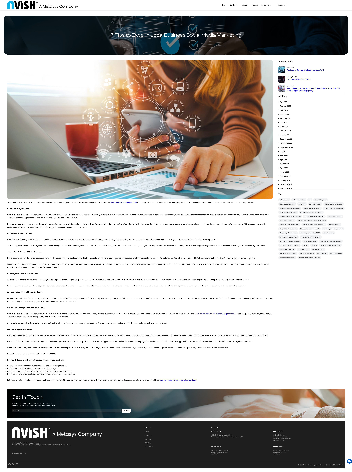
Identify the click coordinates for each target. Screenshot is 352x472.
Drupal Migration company (288, 229)
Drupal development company (289, 225)
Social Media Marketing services (309, 258)
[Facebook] (10, 464)
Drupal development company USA (313, 225)
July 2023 (283, 122)
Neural (305, 245)
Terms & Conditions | (327, 465)
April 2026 (284, 102)
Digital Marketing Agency (312, 208)
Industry (245, 5)
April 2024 (284, 110)
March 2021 (284, 164)
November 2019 (286, 188)
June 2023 (284, 126)
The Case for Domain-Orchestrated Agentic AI (305, 70)
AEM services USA (298, 200)
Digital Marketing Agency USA (334, 208)
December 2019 (286, 184)
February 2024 (285, 118)
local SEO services (310, 241)
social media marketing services (123, 202)
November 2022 (286, 143)
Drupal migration (334, 225)
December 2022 (286, 139)
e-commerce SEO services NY (311, 237)
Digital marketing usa (335, 216)
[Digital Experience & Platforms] (281, 79)
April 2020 (284, 168)
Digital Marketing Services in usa (290, 216)
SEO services (322, 253)
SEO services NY (336, 253)
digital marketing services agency (311, 212)
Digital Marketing (315, 204)
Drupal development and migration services (311, 220)
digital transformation (287, 220)
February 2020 (285, 176)
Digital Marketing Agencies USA (289, 208)
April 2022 (284, 155)
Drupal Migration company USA (333, 229)
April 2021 (283, 159)
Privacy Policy (338, 465)
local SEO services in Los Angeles (331, 241)
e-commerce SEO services (288, 237)
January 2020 (285, 180)
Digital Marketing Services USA (314, 216)
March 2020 (284, 172)
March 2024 (284, 114)
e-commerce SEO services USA (289, 241)
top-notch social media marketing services (178, 380)
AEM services (284, 200)
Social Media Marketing (287, 258)
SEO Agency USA (318, 249)
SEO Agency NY (303, 249)
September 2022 (286, 147)
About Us (255, 5)
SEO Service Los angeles (287, 253)
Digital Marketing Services (288, 212)
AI (309, 200)
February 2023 (285, 131)
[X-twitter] (13, 464)
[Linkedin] (17, 464)
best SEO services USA (287, 204)
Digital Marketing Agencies (333, 204)
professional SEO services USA (330, 245)
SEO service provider (306, 253)
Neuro (314, 245)
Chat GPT (302, 204)
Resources (265, 5)
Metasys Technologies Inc (310, 465)
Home (224, 5)
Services (233, 5)
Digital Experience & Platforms (299, 79)
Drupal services (328, 233)
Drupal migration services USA (310, 233)
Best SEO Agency (320, 200)
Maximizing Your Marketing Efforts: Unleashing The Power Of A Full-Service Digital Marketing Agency (313, 89)
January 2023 (285, 135)
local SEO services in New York (289, 245)
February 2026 (285, 106)
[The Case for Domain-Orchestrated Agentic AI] (281, 69)
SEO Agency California (287, 249)
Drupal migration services (288, 233)
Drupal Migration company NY (310, 229)
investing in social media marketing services (216, 314)
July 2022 (283, 151)
